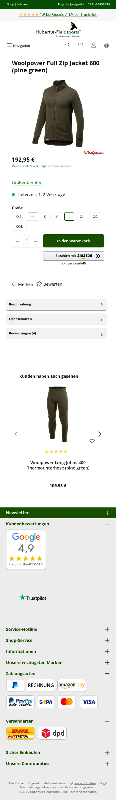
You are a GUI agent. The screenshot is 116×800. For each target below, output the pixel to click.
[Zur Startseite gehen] (58, 30)
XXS (18, 216)
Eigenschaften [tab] (20, 318)
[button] (73, 258)
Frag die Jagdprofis (71, 4)
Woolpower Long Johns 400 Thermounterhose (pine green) (58, 465)
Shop (10, 4)
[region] (58, 103)
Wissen (23, 4)
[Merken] (92, 441)
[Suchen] (67, 46)
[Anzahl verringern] (17, 240)
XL (82, 216)
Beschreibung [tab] (20, 304)
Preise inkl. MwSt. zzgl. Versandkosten (41, 166)
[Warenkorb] (106, 46)
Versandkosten (85, 783)
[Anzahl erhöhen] (35, 240)
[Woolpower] (94, 153)
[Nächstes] (99, 434)
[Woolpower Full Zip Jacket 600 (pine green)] (58, 113)
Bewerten (52, 284)
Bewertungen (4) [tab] (22, 333)
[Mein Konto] (93, 46)
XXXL (19, 226)
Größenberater (27, 182)
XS (34, 217)
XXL (95, 216)
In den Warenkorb (73, 241)
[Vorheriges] (16, 434)
